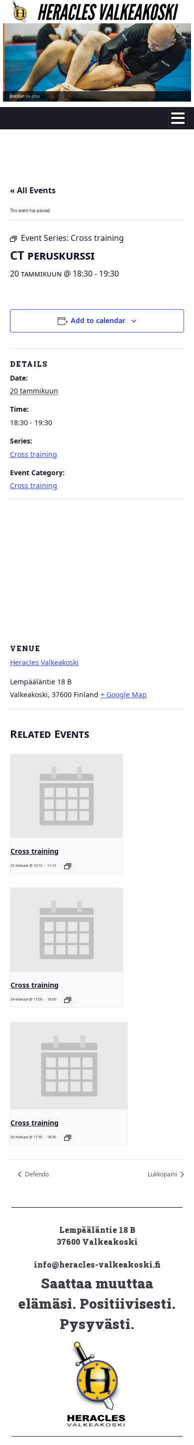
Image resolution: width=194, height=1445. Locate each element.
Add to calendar (98, 320)
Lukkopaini (163, 1174)
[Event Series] (67, 866)
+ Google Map (123, 694)
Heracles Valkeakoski (44, 662)
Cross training (33, 454)
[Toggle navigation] (178, 118)
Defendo (36, 1174)
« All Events (33, 190)
